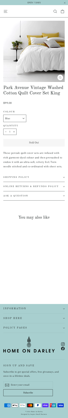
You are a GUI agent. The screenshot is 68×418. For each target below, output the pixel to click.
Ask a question (15, 196)
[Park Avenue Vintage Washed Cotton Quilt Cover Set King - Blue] (12, 283)
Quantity (10, 126)
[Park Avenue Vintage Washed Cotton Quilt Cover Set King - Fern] (27, 283)
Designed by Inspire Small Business (34, 414)
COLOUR (9, 112)
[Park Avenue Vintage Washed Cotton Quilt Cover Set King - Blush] (30, 283)
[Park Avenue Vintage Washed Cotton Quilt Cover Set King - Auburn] (19, 283)
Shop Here (12, 318)
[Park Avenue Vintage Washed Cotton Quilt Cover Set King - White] (5, 283)
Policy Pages (15, 328)
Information (14, 308)
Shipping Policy (16, 177)
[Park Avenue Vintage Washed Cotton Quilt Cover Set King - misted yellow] (23, 283)
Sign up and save (18, 366)
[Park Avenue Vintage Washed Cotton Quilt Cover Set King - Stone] (16, 283)
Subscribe (28, 393)
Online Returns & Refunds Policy (31, 186)
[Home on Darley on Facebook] (63, 348)
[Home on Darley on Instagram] (63, 344)
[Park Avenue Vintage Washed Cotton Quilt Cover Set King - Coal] (9, 283)
